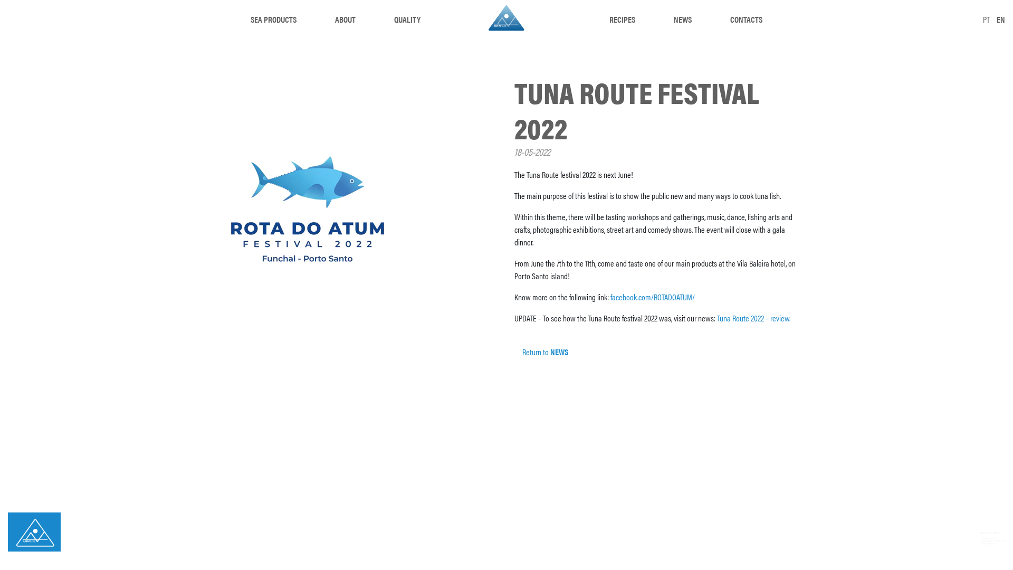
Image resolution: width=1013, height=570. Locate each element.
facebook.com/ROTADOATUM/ (652, 297)
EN (1001, 19)
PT (986, 19)
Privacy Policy (90, 540)
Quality (407, 19)
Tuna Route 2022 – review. (753, 318)
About (345, 19)
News (683, 19)
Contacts (746, 19)
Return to (544, 352)
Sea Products (274, 19)
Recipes (622, 19)
